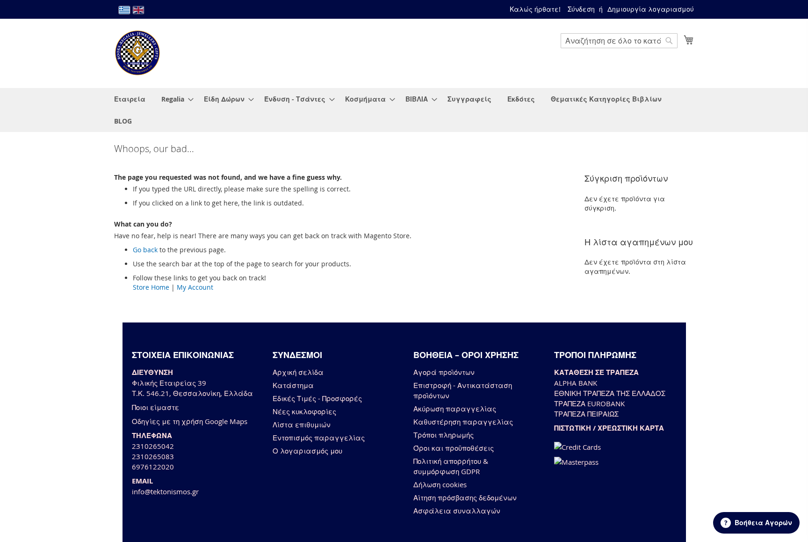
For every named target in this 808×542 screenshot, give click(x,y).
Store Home (151, 287)
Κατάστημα (293, 385)
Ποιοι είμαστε (155, 407)
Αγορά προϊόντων (444, 372)
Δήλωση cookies (440, 484)
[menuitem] (129, 99)
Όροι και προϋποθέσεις (453, 448)
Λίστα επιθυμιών (302, 424)
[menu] (404, 110)
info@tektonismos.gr (165, 491)
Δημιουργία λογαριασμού (650, 9)
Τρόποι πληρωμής (443, 434)
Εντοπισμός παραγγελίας (319, 437)
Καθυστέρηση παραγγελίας (463, 421)
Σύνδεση (581, 9)
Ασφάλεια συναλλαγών (456, 510)
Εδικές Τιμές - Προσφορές (317, 398)
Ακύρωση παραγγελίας (454, 408)
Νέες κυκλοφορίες (304, 411)
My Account (195, 287)
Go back (145, 249)
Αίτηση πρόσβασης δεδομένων (465, 497)
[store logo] (137, 52)
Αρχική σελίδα (298, 372)
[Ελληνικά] (124, 10)
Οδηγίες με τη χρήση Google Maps (189, 421)
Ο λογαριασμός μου (307, 450)
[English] (138, 10)
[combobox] (619, 40)
